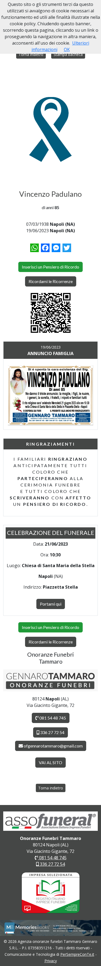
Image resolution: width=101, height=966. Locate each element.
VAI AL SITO (50, 762)
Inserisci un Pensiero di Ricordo (50, 266)
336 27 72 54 (51, 732)
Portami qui (50, 603)
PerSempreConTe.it (77, 954)
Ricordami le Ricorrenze (51, 281)
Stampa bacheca (68, 54)
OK (67, 49)
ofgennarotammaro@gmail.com (53, 745)
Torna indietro (31, 54)
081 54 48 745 (52, 717)
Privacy (50, 960)
